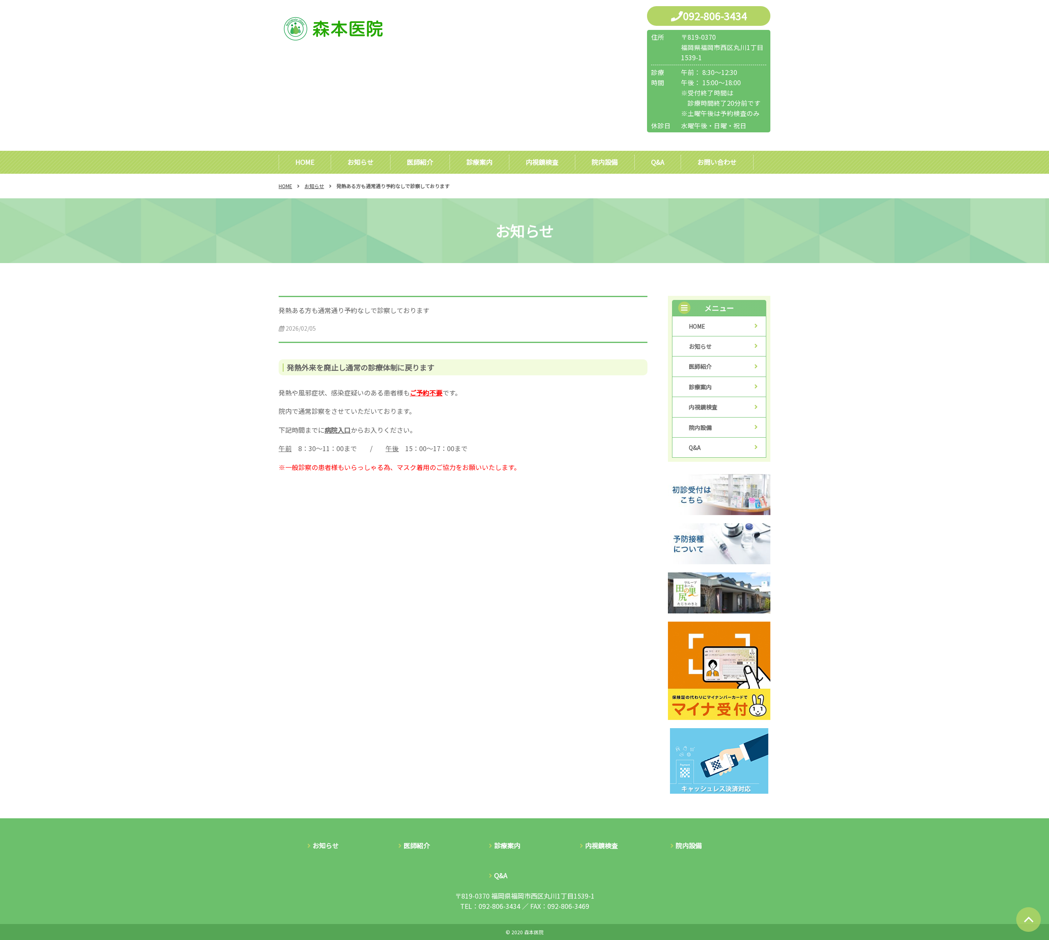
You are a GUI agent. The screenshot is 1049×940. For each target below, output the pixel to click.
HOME (304, 162)
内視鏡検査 (542, 162)
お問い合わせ (717, 162)
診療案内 (479, 162)
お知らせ (360, 162)
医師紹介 (420, 162)
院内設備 (605, 162)
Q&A (657, 162)
